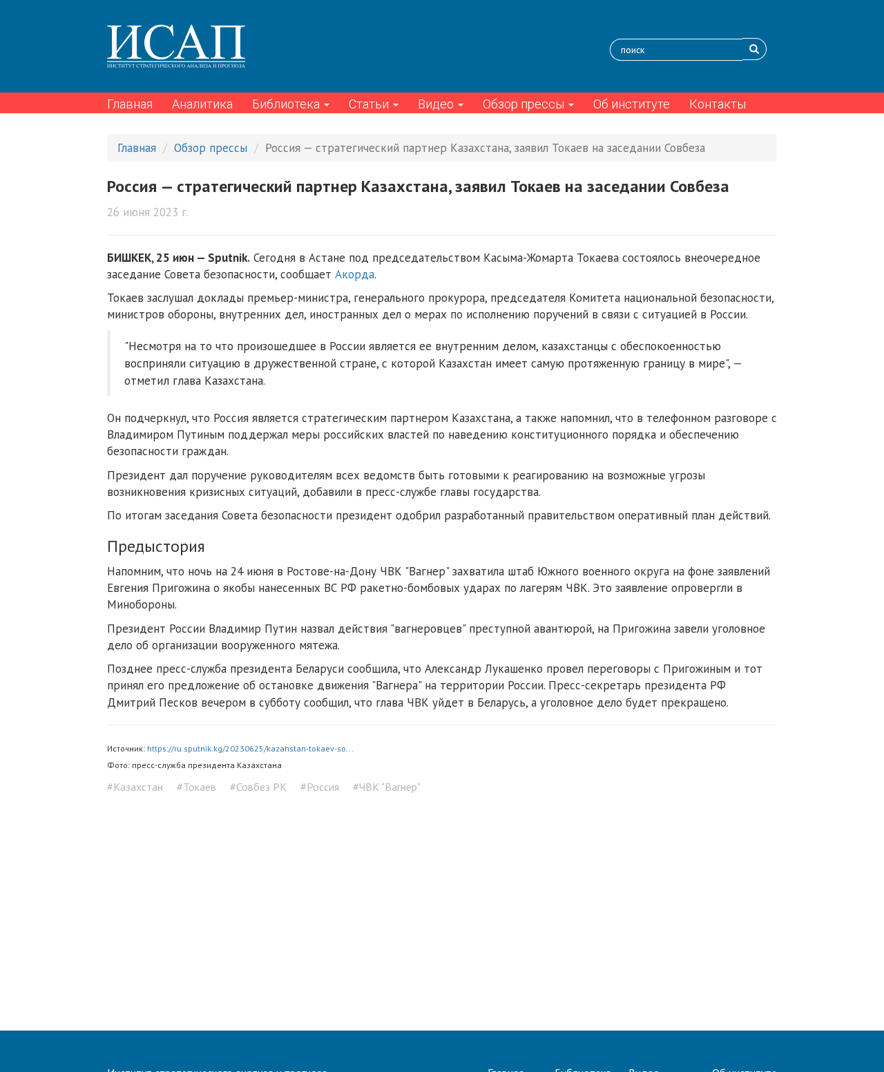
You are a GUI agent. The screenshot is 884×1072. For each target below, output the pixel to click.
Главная (130, 104)
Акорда (354, 274)
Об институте (631, 104)
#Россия (319, 787)
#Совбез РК (258, 787)
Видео (437, 104)
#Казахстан (135, 787)
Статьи (370, 104)
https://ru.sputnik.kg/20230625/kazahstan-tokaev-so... (250, 748)
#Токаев (196, 787)
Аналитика (202, 104)
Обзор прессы (525, 104)
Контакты (717, 104)
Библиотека (287, 104)
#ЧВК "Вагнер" (387, 787)
